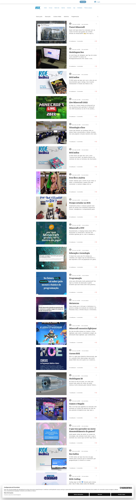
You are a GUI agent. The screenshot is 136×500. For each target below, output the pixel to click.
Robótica (66, 16)
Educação (48, 16)
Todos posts (39, 16)
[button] (97, 16)
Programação (75, 16)
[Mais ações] (97, 24)
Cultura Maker (57, 16)
